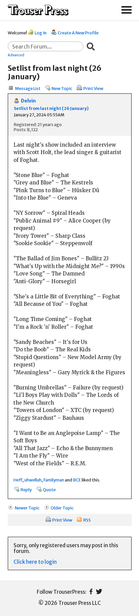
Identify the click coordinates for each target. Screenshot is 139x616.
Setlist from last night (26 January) (51, 108)
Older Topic (62, 507)
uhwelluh (32, 479)
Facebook (90, 591)
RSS (87, 520)
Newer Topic (27, 507)
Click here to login (35, 562)
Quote (49, 489)
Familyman (54, 479)
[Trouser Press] (38, 10)
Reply (26, 489)
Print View (93, 88)
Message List (27, 88)
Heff (17, 479)
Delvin (28, 101)
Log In (41, 32)
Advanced (16, 55)
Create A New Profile (78, 32)
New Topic (62, 88)
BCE (77, 479)
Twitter (99, 591)
